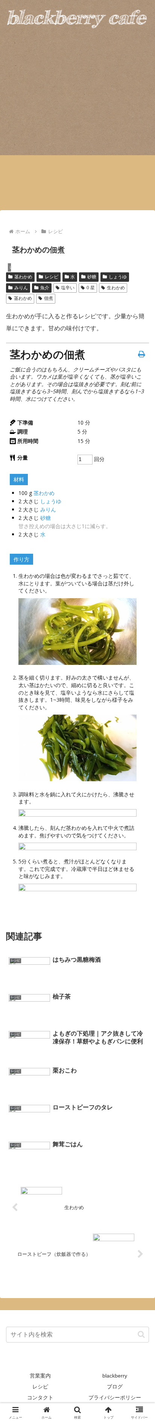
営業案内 (40, 1376)
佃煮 (48, 298)
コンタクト (40, 1398)
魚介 (44, 287)
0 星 (91, 287)
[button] (141, 1334)
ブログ (115, 1387)
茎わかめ (23, 277)
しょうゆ (118, 277)
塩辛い (67, 287)
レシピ (51, 277)
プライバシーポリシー (114, 1398)
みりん (21, 287)
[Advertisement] (77, 128)
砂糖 (91, 277)
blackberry (114, 1376)
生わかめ (116, 287)
